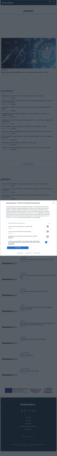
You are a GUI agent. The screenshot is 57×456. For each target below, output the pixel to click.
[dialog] (28, 228)
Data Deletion (20, 253)
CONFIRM (18, 247)
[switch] (47, 226)
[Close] (54, 203)
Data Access (28, 253)
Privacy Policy (37, 253)
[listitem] (28, 223)
